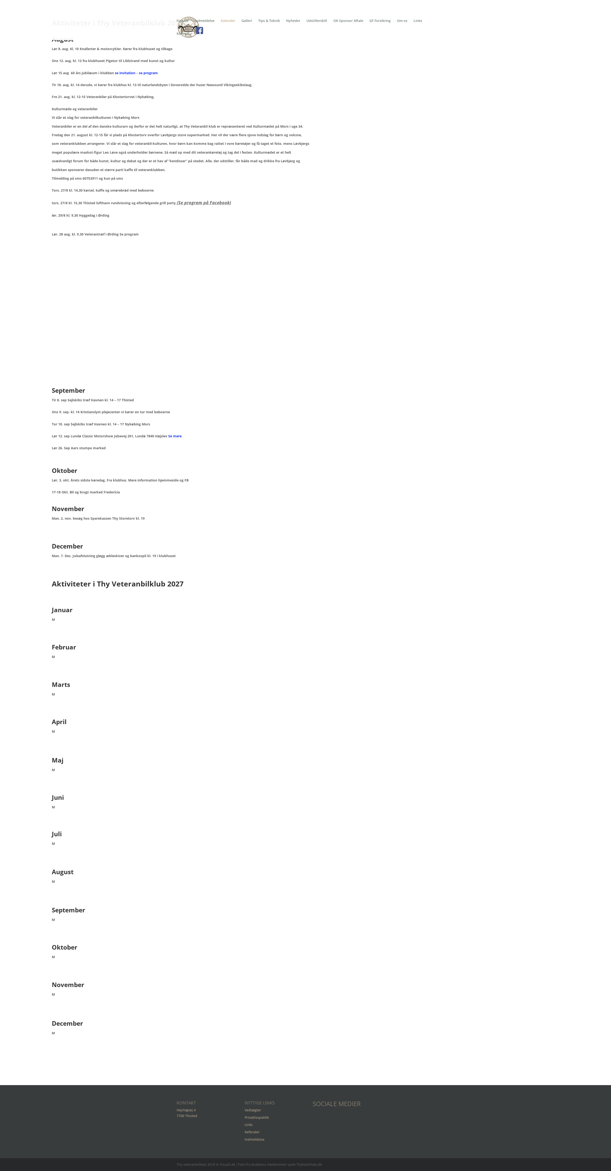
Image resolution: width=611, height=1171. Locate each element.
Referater (252, 1132)
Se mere (175, 436)
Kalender (228, 20)
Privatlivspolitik (257, 1117)
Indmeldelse (205, 20)
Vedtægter (253, 1110)
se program (148, 73)
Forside (183, 20)
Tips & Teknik (269, 20)
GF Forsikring (380, 20)
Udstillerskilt (316, 20)
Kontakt (183, 33)
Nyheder (293, 20)
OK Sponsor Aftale (348, 20)
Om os (402, 20)
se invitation (125, 73)
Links (418, 20)
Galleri (247, 20)
